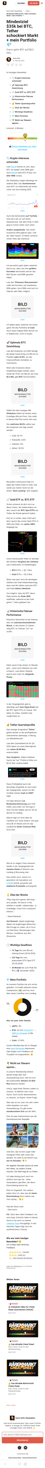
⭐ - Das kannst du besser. (21, 1258)
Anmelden (21, 3)
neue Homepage (18, 1048)
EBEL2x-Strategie (19, 1033)
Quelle (22, 211)
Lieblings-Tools (12, 1223)
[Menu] (41, 3)
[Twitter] (19, 1447)
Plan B (13, 167)
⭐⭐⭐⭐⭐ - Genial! (19, 1252)
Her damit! (34, 3)
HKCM (14, 173)
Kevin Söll (16, 58)
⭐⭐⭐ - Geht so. (17, 1255)
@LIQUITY (28, 1030)
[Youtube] (25, 1447)
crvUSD (9, 883)
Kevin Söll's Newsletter (14, 11)
